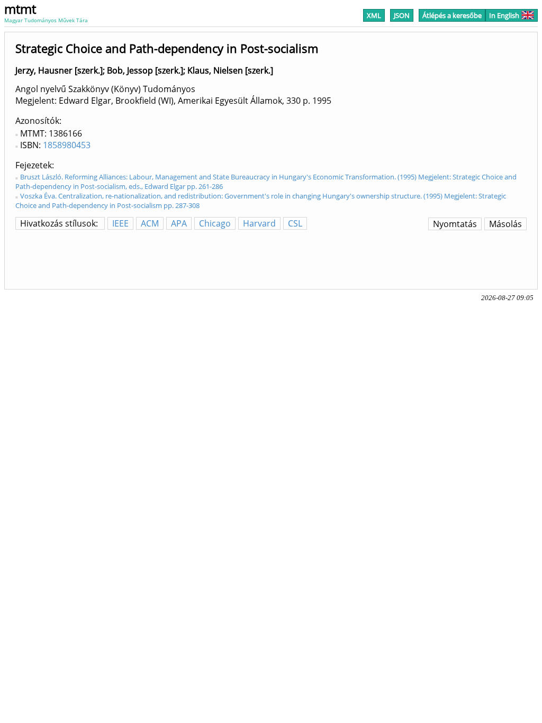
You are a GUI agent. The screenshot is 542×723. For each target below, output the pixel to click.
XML (374, 15)
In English (504, 15)
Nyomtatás (455, 224)
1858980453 (67, 145)
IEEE (120, 223)
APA (179, 223)
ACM (150, 223)
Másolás (505, 224)
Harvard (259, 223)
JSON (402, 15)
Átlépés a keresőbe (452, 15)
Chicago (215, 223)
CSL (295, 223)
